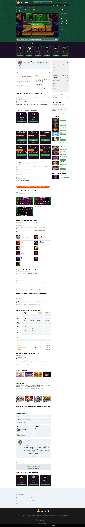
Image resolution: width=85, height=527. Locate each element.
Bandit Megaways (19, 341)
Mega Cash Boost (40, 313)
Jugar (20, 55)
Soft (31, 494)
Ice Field (61, 132)
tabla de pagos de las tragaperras (40, 230)
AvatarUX (17, 402)
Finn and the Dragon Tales (63, 127)
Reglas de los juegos (56, 5)
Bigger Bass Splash (20, 343)
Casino (18, 5)
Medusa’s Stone (19, 345)
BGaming (61, 138)
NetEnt (60, 123)
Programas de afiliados (48, 492)
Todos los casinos (34, 124)
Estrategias (64, 5)
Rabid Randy (61, 122)
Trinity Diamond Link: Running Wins (64, 156)
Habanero (44, 402)
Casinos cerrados (19, 495)
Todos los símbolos (19, 222)
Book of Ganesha (62, 161)
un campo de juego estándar (42, 163)
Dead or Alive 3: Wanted (63, 151)
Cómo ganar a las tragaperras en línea (58, 104)
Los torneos (43, 5)
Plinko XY (61, 137)
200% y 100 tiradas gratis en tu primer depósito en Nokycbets (64, 175)
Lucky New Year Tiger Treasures (21, 347)
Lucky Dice (32, 312)
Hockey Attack (19, 349)
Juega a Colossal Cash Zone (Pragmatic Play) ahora (33, 186)
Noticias (32, 497)
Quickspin (61, 167)
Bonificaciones (36, 5)
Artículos (49, 5)
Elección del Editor (20, 135)
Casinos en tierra (33, 500)
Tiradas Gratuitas (29, 5)
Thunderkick (61, 147)
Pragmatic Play (18, 379)
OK (53, 525)
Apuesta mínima (42, 135)
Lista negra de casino (19, 494)
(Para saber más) (49, 525)
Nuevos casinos (18, 492)
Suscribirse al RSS (43, 523)
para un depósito (31, 135)
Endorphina (61, 162)
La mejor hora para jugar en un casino (57, 105)
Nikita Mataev (20, 67)
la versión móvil (23, 385)
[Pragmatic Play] (67, 62)
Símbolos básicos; (20, 171)
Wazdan (26, 402)
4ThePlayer (35, 402)
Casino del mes (33, 492)
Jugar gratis (63, 120)
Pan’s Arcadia (61, 146)
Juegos (23, 5)
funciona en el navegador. (32, 364)
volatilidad (46, 301)
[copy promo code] (39, 53)
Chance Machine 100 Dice (47, 313)
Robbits (61, 166)
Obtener (22, 140)
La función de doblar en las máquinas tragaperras (59, 111)
